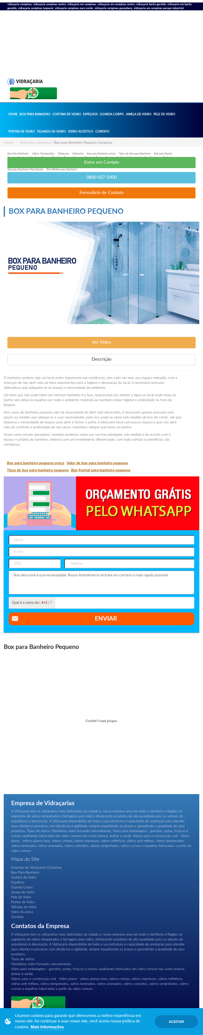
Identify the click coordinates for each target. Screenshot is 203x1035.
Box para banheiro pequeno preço (35, 463)
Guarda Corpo (112, 114)
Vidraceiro (78, 153)
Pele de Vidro (164, 114)
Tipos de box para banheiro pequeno (38, 470)
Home (13, 114)
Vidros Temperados (43, 153)
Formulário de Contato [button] (101, 193)
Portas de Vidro (21, 131)
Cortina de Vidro (66, 114)
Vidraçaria (63, 153)
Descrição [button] (101, 359)
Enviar (106, 619)
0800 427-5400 (101, 177)
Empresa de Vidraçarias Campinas (36, 867)
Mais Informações (47, 1027)
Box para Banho (163, 153)
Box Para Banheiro (35, 114)
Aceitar (176, 1022)
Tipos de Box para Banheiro (135, 153)
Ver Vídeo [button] (101, 342)
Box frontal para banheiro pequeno (100, 470)
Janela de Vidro (139, 114)
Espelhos (90, 114)
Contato (102, 131)
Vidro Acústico (80, 131)
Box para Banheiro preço (101, 153)
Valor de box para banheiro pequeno (97, 463)
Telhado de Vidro (51, 131)
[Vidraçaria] (24, 53)
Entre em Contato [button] (101, 162)
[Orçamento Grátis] (33, 93)
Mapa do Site (25, 859)
